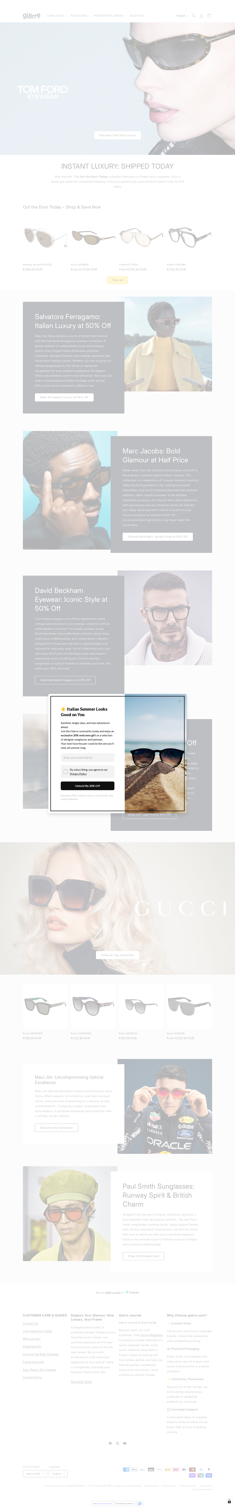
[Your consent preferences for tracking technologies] (229, 1501)
